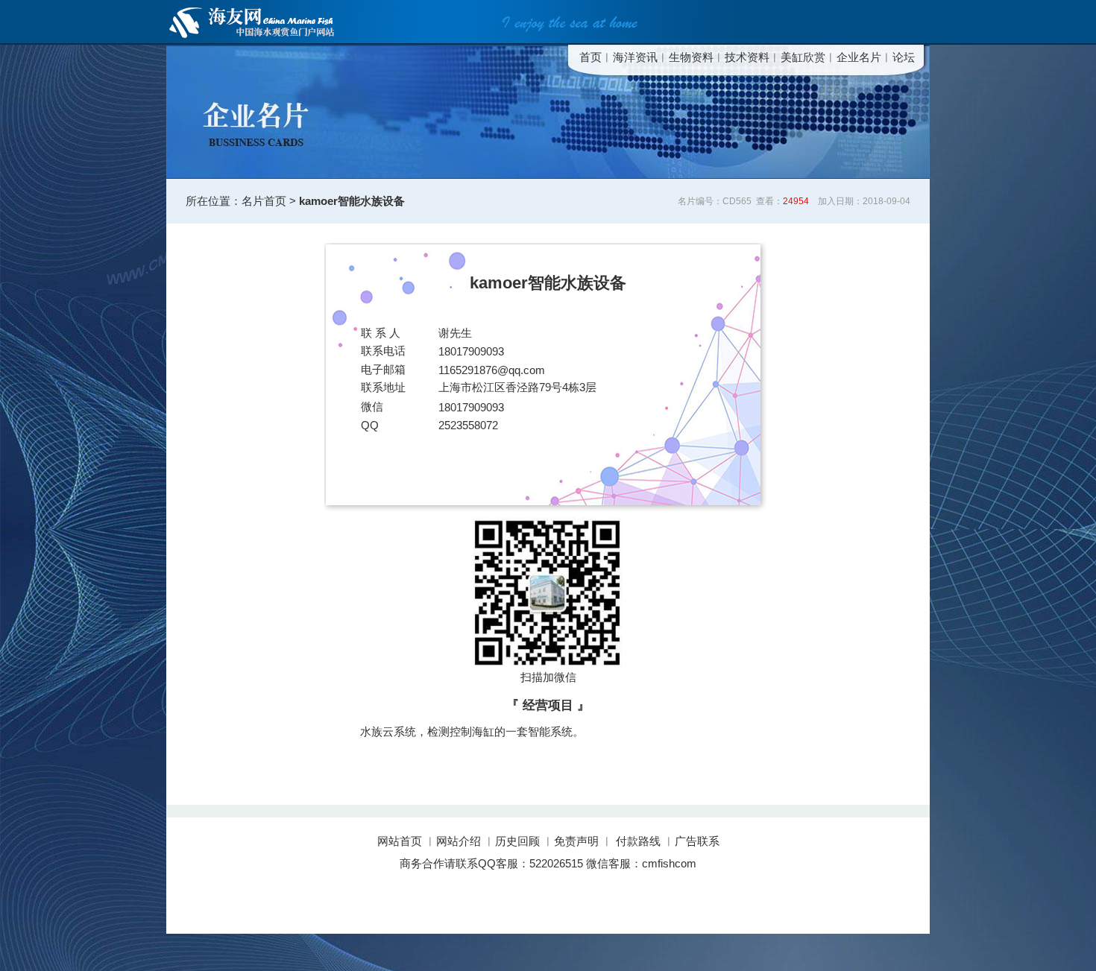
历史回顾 (517, 841)
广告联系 (697, 841)
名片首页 (264, 200)
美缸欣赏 (803, 57)
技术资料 (747, 57)
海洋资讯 (635, 57)
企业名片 (859, 57)
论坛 (903, 57)
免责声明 (576, 841)
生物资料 (691, 57)
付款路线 (638, 841)
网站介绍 (458, 841)
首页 (590, 57)
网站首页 (401, 841)
